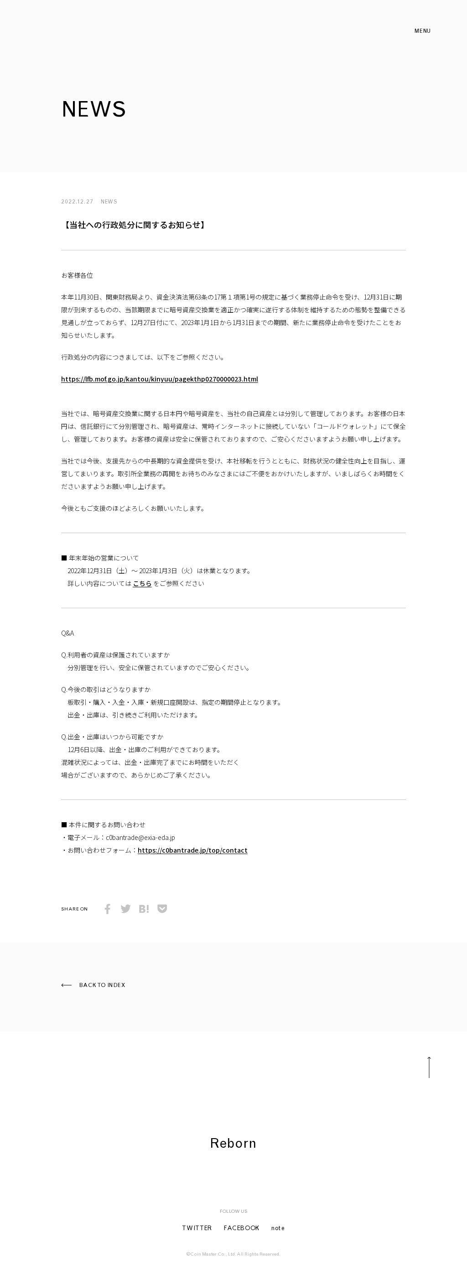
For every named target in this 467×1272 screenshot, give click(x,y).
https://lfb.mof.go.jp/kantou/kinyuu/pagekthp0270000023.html (159, 378)
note (278, 1229)
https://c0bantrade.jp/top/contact (193, 850)
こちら (142, 583)
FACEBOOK (241, 1229)
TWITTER (197, 1229)
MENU (423, 31)
